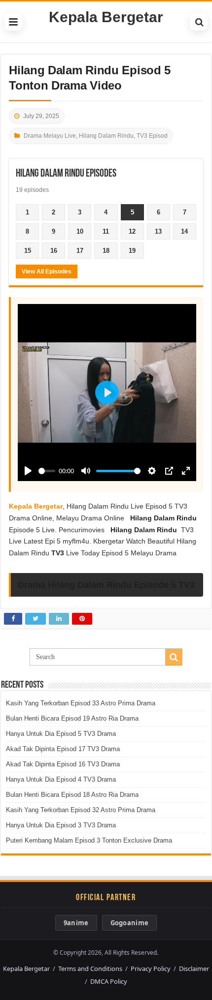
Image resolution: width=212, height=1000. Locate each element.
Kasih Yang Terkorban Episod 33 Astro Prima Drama (80, 703)
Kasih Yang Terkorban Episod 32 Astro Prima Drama (80, 810)
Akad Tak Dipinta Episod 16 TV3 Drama (63, 764)
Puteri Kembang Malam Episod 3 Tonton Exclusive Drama (89, 840)
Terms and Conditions (90, 968)
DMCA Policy (108, 981)
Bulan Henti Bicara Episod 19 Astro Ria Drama (72, 718)
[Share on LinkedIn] (59, 619)
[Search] (199, 21)
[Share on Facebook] (13, 619)
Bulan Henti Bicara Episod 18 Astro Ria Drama (72, 794)
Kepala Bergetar (106, 17)
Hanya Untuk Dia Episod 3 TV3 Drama (61, 825)
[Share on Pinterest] (82, 619)
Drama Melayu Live (50, 135)
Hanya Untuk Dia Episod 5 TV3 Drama (61, 733)
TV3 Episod (152, 135)
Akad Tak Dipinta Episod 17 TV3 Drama (63, 749)
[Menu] (13, 21)
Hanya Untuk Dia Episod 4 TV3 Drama (61, 779)
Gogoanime (129, 922)
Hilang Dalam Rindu (106, 135)
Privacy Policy (151, 968)
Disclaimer (194, 968)
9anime (76, 922)
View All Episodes (46, 271)
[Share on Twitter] (35, 619)
